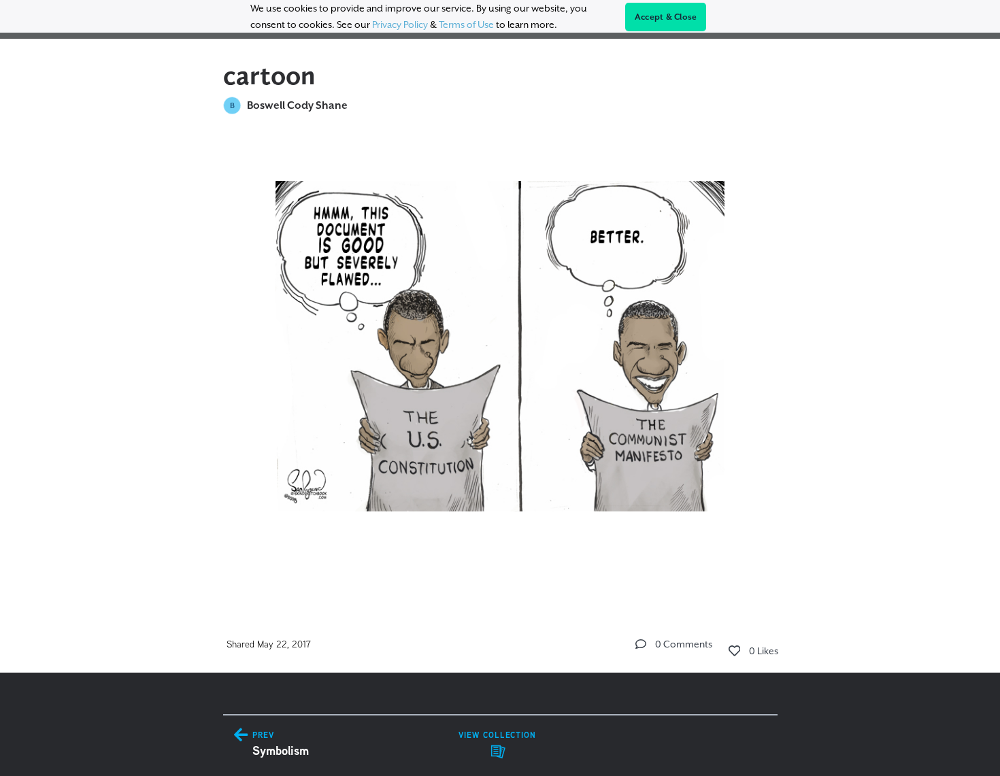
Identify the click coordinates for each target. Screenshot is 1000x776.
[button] (640, 644)
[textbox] (500, 360)
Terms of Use (466, 24)
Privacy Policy (400, 24)
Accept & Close (666, 17)
